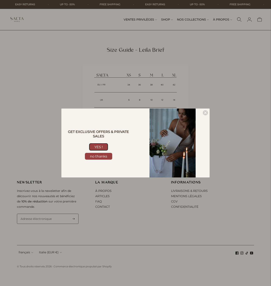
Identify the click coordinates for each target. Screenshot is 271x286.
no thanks (98, 156)
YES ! (98, 147)
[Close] (205, 112)
